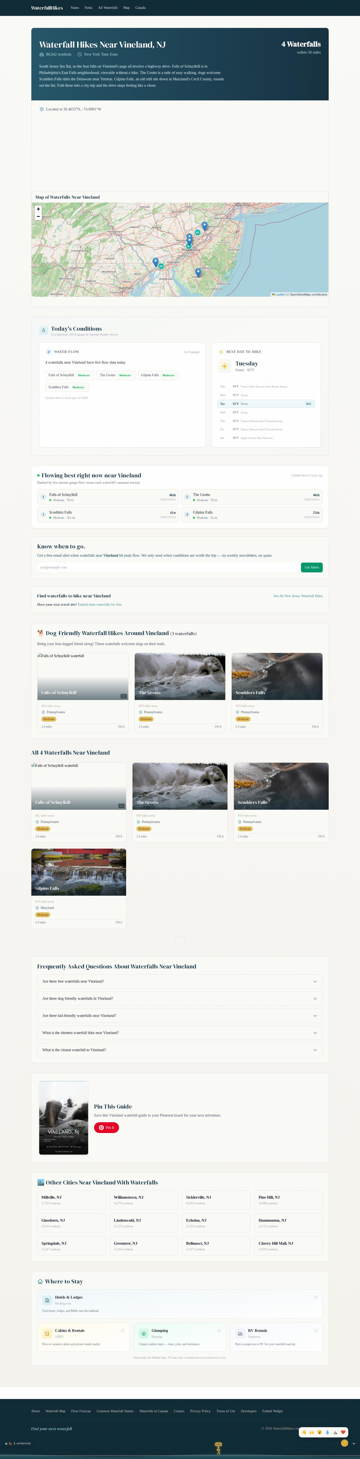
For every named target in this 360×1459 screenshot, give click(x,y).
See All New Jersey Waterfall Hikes (298, 596)
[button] (198, 273)
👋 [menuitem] (303, 1432)
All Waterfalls (108, 8)
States (75, 8)
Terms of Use (225, 1411)
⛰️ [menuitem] (335, 1432)
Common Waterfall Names (115, 1411)
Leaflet (280, 294)
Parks (88, 8)
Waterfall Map (55, 1411)
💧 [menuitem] (327, 1432)
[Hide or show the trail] (354, 1443)
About (35, 1411)
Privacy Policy (200, 1411)
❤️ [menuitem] (343, 1432)
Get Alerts (312, 567)
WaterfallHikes (47, 7)
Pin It (110, 1127)
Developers (248, 1411)
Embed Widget (272, 1411)
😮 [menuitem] (319, 1432)
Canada (140, 8)
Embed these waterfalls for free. (100, 604)
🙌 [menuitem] (311, 1432)
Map (126, 8)
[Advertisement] (180, 149)
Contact (179, 1411)
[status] (18, 1443)
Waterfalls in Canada (153, 1411)
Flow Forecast (81, 1411)
